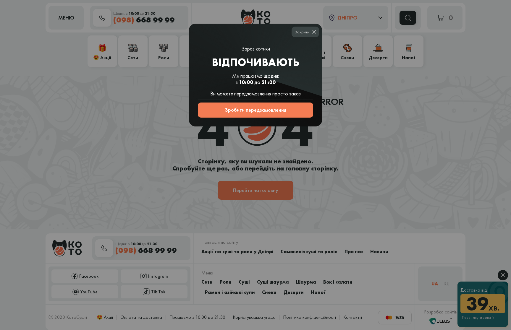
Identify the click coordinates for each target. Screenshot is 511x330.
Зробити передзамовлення (255, 109)
